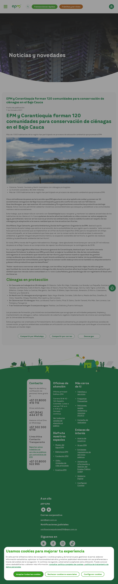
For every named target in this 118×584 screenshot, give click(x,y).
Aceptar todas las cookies (28, 574)
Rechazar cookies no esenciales (62, 574)
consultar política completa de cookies (66, 564)
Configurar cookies (93, 574)
